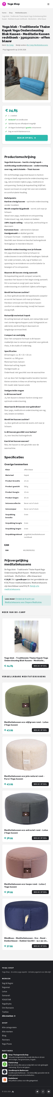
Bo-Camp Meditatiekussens (37, 45)
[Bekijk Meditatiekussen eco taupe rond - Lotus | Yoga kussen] (26, 862)
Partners (6, 1039)
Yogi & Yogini (7, 983)
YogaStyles (7, 1003)
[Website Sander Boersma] (13, 1091)
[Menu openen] (48, 4)
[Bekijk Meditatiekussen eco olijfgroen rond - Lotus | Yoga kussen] (26, 700)
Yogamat (6, 987)
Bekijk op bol (25, 138)
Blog (4, 1035)
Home (4, 13)
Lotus (4, 991)
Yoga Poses (7, 1043)
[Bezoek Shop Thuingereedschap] (4, 1056)
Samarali (6, 995)
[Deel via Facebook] (43, 1091)
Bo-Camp (10, 45)
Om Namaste (8, 1007)
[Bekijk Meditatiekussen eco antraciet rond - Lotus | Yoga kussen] (26, 808)
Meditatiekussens (21, 13)
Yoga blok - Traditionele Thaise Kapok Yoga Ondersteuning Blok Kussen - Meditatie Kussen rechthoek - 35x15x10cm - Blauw (26, 660)
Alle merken (7, 1031)
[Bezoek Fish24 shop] (4, 1064)
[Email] (48, 1091)
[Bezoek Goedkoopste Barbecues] (4, 1071)
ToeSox (5, 1012)
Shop (11, 13)
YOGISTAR (6, 999)
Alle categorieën (9, 1027)
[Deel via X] (37, 1091)
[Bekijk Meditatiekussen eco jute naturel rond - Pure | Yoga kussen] (26, 754)
